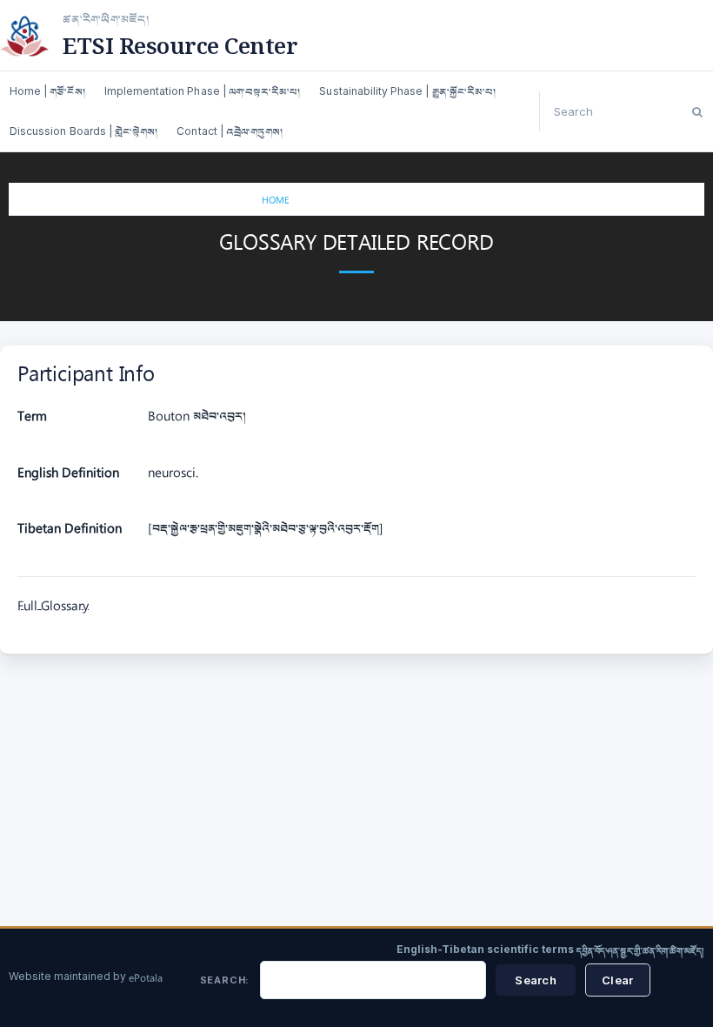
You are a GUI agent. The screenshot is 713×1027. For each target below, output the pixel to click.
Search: (225, 980)
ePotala (146, 979)
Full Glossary (53, 608)
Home (276, 201)
